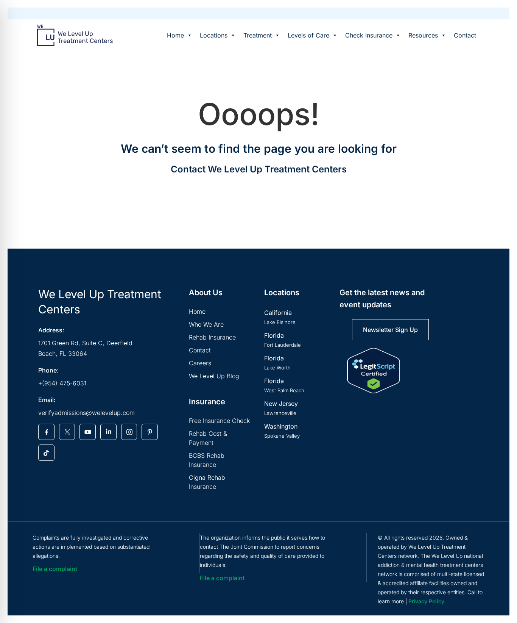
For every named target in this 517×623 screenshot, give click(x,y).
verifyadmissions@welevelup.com (86, 412)
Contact (465, 35)
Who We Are (206, 324)
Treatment (257, 35)
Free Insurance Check (219, 420)
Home (175, 35)
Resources (423, 35)
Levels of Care (308, 35)
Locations (213, 35)
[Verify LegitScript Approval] (373, 370)
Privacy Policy (426, 601)
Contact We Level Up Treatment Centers (259, 169)
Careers (200, 363)
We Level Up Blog (214, 376)
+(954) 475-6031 (62, 383)
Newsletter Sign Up (390, 329)
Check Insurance (368, 35)
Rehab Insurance (212, 337)
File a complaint (55, 569)
